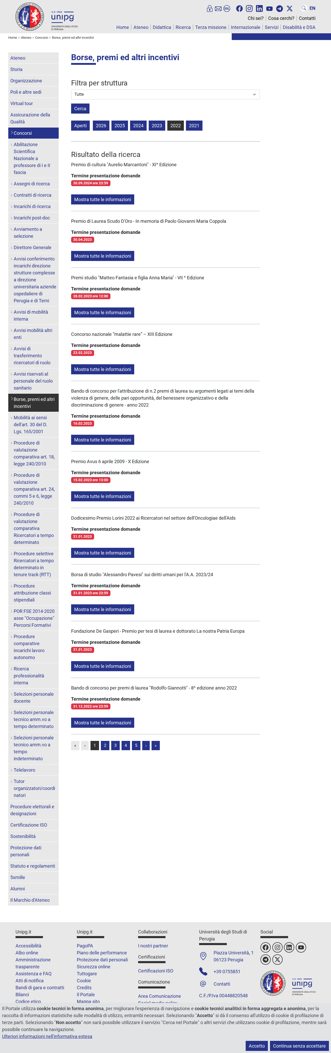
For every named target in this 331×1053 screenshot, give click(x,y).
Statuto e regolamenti (32, 866)
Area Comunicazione (159, 996)
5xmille (17, 877)
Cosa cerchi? (281, 18)
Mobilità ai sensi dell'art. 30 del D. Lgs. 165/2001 (30, 424)
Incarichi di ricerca (32, 206)
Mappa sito (88, 1001)
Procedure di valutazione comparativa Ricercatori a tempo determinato (34, 528)
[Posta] (218, 8)
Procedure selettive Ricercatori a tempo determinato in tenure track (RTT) (34, 564)
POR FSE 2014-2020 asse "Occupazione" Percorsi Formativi (34, 618)
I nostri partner (153, 945)
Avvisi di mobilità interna (31, 315)
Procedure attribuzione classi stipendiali (32, 593)
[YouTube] (269, 8)
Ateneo (140, 27)
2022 (175, 125)
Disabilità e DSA (299, 27)
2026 (101, 125)
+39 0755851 (227, 971)
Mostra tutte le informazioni (102, 199)
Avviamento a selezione (28, 232)
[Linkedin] (259, 8)
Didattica (162, 27)
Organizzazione (26, 80)
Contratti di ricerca (32, 195)
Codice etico (28, 1001)
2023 (157, 125)
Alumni (17, 888)
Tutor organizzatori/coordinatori (34, 788)
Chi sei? (256, 18)
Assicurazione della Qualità (30, 118)
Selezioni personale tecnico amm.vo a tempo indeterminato (34, 748)
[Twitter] (289, 8)
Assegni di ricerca (32, 183)
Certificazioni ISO (155, 970)
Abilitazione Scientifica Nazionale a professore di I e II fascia (32, 158)
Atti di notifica (30, 980)
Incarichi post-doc (32, 217)
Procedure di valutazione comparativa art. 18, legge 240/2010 (34, 453)
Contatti (307, 18)
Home (122, 27)
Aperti (80, 125)
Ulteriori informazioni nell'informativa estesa (47, 1036)
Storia (16, 69)
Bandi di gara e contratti (40, 987)
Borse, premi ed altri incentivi (34, 403)
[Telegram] (279, 8)
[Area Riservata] (209, 8)
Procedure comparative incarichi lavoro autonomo (29, 647)
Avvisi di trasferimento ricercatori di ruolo (32, 355)
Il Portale (86, 994)
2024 (138, 125)
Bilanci (22, 994)
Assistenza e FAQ (33, 973)
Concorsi (23, 133)
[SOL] (226, 8)
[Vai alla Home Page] (47, 16)
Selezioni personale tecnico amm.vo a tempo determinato (34, 719)
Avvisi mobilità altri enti (33, 334)
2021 (194, 125)
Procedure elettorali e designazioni (32, 810)
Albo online (27, 952)
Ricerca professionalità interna (29, 675)
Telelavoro (24, 770)
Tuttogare (87, 973)
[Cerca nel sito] (304, 8)
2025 (120, 125)
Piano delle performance (102, 952)
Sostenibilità (23, 836)
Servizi (272, 27)
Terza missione (211, 27)
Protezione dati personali (25, 851)
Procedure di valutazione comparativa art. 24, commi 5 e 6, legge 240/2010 (34, 489)
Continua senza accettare (299, 1046)
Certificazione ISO (28, 825)
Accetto (257, 1046)
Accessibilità (28, 945)
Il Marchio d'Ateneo (30, 900)
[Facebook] (239, 8)
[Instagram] (249, 8)
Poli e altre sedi (25, 92)
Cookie (84, 980)
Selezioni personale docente (34, 697)
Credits (84, 987)
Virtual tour (21, 103)
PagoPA (85, 945)
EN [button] (312, 8)
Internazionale (245, 27)
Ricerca (183, 27)
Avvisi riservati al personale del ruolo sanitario (33, 381)
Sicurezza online (93, 966)
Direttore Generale (32, 247)
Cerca (80, 108)
